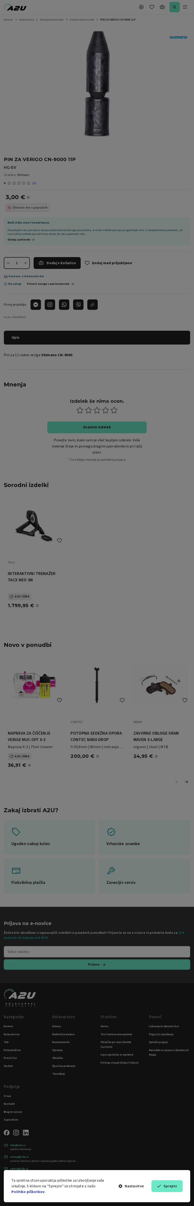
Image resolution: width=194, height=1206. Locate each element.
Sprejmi (170, 1186)
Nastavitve (134, 1186)
